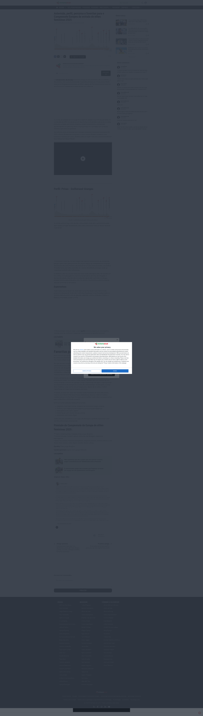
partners (82, 349)
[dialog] (101, 358)
